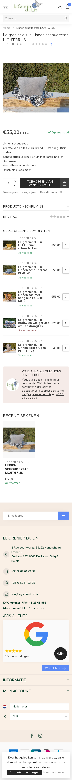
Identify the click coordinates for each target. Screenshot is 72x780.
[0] (67, 6)
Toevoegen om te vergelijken (19, 192)
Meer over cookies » (54, 772)
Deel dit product (49, 192)
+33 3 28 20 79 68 (23, 571)
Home (6, 28)
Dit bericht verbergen (24, 772)
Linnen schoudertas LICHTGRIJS (35, 28)
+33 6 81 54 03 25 (23, 583)
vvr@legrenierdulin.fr (36, 394)
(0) (50, 44)
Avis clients (52, 668)
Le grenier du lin (15, 44)
